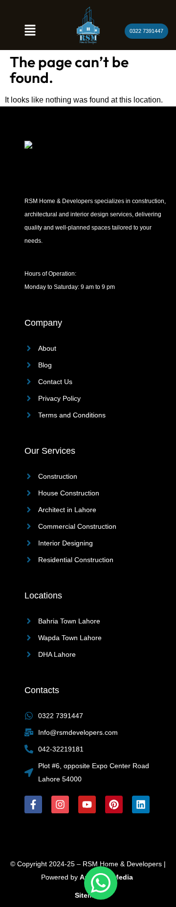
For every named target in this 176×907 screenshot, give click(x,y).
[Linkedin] (141, 804)
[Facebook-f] (33, 804)
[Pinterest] (114, 804)
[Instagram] (60, 804)
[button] (30, 31)
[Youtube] (87, 804)
